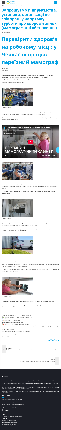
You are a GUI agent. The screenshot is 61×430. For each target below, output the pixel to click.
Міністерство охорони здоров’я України (12, 399)
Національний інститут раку (9, 407)
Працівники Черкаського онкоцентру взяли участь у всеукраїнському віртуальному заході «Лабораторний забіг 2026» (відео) (30, 392)
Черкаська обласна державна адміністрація (13, 404)
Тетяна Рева (5, 70)
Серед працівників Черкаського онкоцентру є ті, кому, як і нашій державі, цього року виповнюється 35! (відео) (29, 381)
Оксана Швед (5, 68)
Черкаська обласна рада (8, 402)
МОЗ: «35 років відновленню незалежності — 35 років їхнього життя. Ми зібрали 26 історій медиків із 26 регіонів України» (30, 384)
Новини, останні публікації (12, 6)
